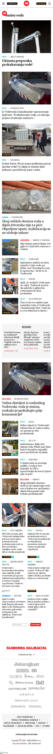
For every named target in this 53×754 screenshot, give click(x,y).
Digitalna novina (25, 725)
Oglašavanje (8, 725)
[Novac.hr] (36, 688)
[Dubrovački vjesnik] (26, 700)
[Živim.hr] (29, 676)
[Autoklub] (17, 688)
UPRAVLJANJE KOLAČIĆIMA (26, 734)
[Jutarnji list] (26, 664)
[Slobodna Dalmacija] (26, 3)
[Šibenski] (35, 706)
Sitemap (46, 725)
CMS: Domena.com (34, 743)
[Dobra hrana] (24, 682)
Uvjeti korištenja (25, 716)
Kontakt (42, 722)
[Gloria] (40, 676)
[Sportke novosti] (34, 670)
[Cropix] (26, 694)
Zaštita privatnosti (13, 722)
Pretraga (35, 624)
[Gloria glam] (11, 682)
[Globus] (16, 676)
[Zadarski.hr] (18, 706)
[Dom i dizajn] (40, 682)
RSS (37, 725)
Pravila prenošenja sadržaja (25, 719)
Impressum (30, 722)
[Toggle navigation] (3, 3)
